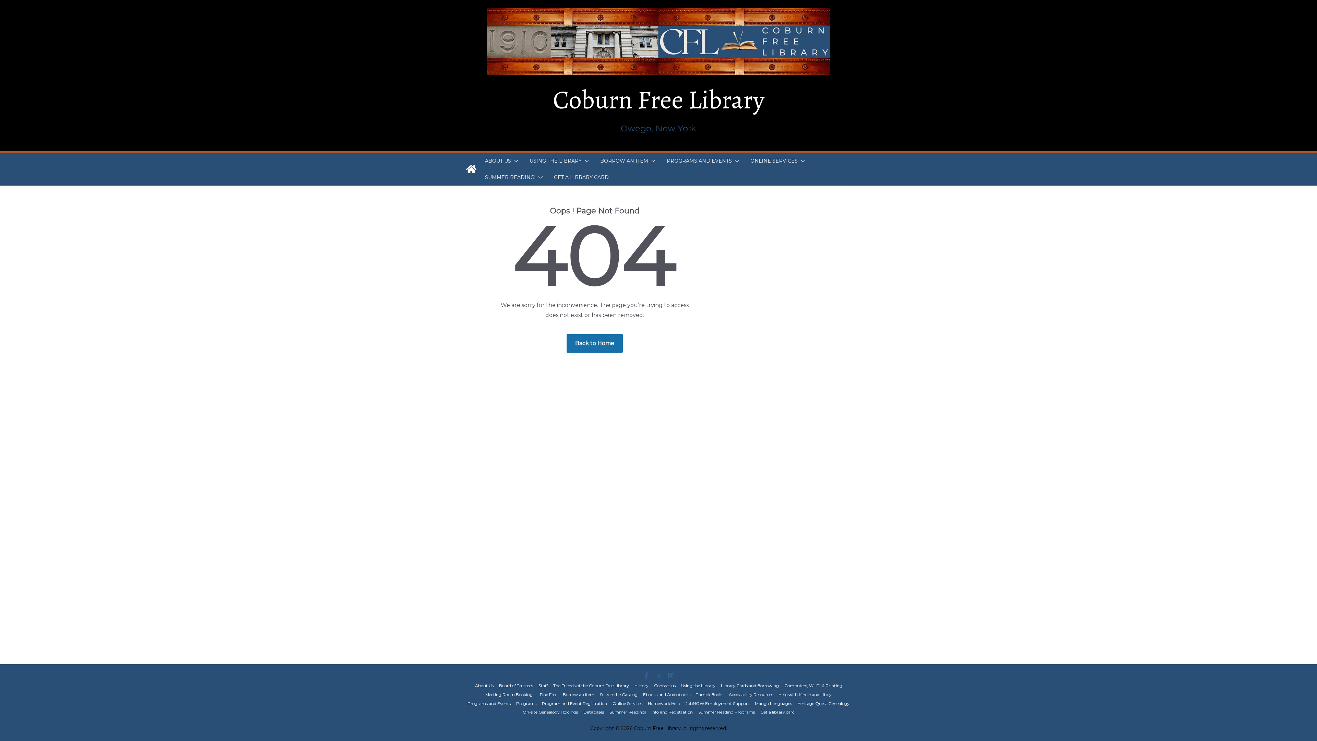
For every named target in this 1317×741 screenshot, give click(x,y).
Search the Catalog (619, 694)
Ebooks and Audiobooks (666, 694)
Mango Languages (773, 703)
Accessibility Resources (751, 694)
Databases (593, 712)
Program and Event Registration (574, 703)
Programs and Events (699, 161)
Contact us (665, 685)
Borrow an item (624, 161)
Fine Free (548, 694)
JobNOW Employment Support (717, 703)
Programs (526, 703)
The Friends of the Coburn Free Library (591, 685)
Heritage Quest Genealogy (823, 703)
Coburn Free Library (658, 99)
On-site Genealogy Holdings (550, 712)
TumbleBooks (709, 694)
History (641, 685)
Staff (543, 685)
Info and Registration (672, 712)
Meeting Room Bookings (509, 694)
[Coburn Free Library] (471, 169)
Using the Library (556, 161)
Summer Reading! (510, 177)
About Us (498, 161)
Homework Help (664, 703)
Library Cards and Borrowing (750, 685)
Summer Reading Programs (726, 712)
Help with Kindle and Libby (805, 694)
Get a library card (581, 177)
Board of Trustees (516, 685)
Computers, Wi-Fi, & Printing (813, 685)
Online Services (774, 161)
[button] (515, 161)
